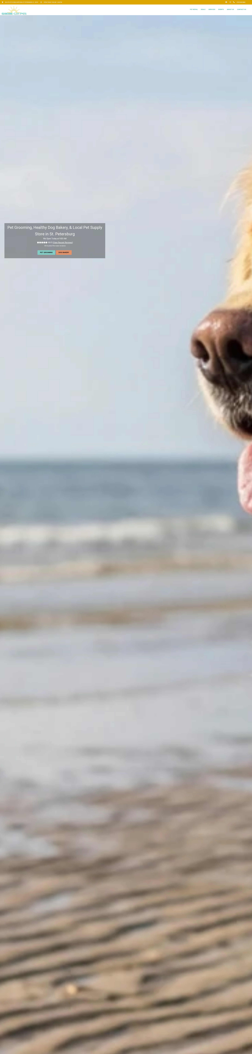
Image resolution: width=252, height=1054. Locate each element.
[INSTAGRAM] (230, 2)
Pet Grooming (46, 252)
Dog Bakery (64, 252)
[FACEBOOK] (226, 2)
